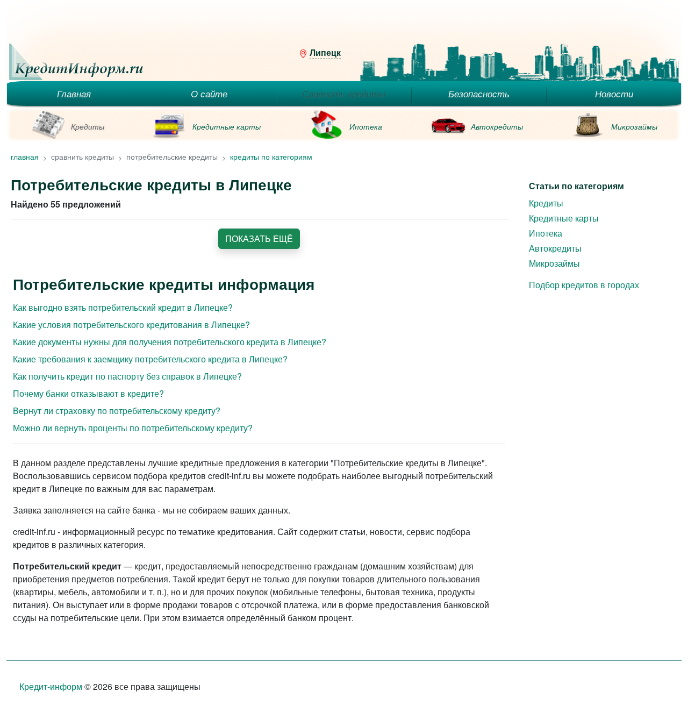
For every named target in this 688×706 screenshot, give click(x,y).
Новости (614, 93)
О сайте (209, 93)
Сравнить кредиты (344, 93)
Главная (74, 93)
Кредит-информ (50, 686)
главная (25, 156)
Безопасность (479, 93)
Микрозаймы (634, 126)
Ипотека (365, 126)
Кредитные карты (226, 126)
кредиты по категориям (271, 156)
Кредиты (87, 126)
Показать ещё (259, 238)
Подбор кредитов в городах (584, 285)
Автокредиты (497, 126)
